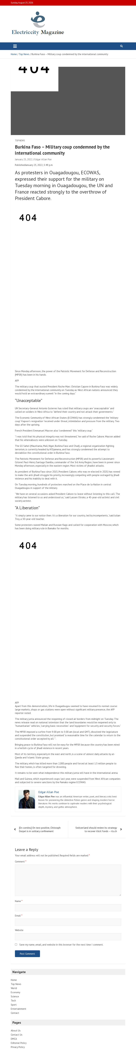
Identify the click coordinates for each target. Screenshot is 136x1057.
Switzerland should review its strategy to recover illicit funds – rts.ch (96, 829)
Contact (15, 1012)
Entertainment (18, 1008)
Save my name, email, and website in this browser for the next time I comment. (61, 944)
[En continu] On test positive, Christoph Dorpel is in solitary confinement (40, 829)
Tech (13, 1000)
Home (14, 979)
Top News (20, 140)
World (14, 988)
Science (15, 996)
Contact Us (16, 1034)
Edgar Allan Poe (43, 159)
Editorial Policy (19, 1042)
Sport (14, 1004)
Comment (20, 861)
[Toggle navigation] (15, 46)
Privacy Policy (18, 1047)
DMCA (14, 1038)
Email (18, 915)
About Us (16, 1030)
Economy (15, 992)
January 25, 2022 (23, 159)
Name (18, 901)
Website (19, 930)
